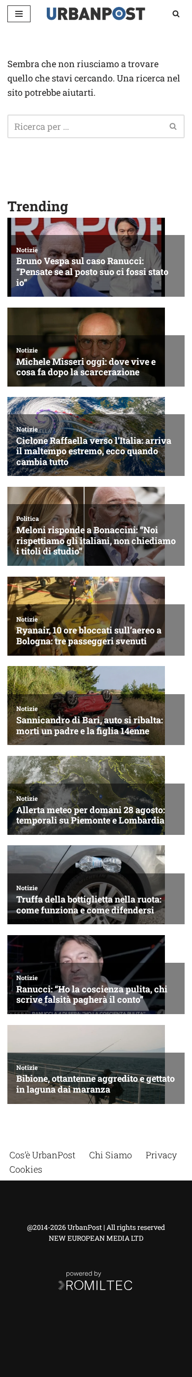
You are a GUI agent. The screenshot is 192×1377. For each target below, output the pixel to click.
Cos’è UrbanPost (42, 1155)
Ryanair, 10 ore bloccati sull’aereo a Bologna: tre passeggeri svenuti (88, 635)
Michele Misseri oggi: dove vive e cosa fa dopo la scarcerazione (86, 367)
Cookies (25, 1169)
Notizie (27, 250)
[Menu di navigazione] (19, 13)
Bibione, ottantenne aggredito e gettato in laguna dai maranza (95, 1084)
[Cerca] (176, 13)
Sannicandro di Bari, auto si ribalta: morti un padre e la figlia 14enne (89, 725)
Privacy (161, 1155)
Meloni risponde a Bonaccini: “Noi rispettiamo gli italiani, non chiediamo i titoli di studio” (96, 541)
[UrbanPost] (96, 13)
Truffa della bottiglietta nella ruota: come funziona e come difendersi (88, 904)
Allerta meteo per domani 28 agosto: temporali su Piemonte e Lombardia (90, 815)
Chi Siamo (110, 1155)
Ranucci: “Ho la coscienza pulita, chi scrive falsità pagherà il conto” (91, 994)
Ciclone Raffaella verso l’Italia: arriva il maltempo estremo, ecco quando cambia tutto (93, 451)
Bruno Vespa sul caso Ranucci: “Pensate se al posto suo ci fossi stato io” (92, 272)
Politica (27, 518)
